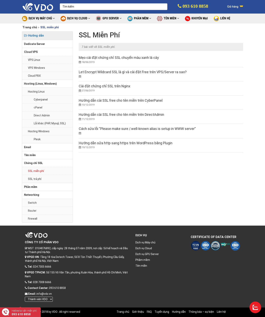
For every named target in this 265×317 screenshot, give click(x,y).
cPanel (38, 107)
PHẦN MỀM (141, 18)
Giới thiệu (138, 311)
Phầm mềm (142, 259)
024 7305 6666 (42, 266)
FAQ (149, 311)
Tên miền (30, 155)
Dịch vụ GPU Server (147, 254)
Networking (31, 194)
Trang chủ (30, 27)
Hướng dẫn (35, 35)
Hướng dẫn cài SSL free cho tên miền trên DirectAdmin (121, 115)
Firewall (32, 218)
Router (32, 210)
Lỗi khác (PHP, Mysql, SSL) (50, 123)
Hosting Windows (38, 131)
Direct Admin (42, 115)
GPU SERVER (111, 18)
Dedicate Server (34, 44)
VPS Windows (36, 67)
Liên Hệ (225, 18)
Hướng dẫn (179, 311)
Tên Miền (170, 18)
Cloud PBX (34, 75)
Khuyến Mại (199, 18)
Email (27, 147)
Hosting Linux (36, 91)
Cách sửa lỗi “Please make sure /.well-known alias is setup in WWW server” (137, 129)
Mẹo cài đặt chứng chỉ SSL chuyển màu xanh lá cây (119, 58)
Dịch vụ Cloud (143, 248)
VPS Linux (34, 59)
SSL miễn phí (36, 171)
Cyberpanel (41, 99)
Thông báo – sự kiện (201, 311)
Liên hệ (221, 311)
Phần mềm (30, 186)
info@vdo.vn (44, 293)
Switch (32, 202)
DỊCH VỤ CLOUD (77, 18)
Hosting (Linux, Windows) (40, 83)
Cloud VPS (31, 51)
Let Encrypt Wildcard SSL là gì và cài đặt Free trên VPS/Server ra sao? (133, 72)
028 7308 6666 (42, 282)
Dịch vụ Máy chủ (145, 242)
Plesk (37, 139)
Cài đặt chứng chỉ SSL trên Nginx (104, 86)
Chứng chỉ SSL (33, 163)
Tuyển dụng (162, 311)
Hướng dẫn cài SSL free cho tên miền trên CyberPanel (121, 100)
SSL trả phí (34, 178)
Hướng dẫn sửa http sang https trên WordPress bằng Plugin (125, 143)
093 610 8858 (194, 6)
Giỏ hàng (233, 6)
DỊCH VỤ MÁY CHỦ (41, 18)
